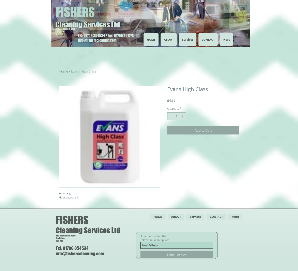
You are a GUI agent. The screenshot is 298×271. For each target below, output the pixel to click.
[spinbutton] (176, 116)
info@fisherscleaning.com (97, 40)
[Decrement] (170, 116)
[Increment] (182, 116)
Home (63, 71)
